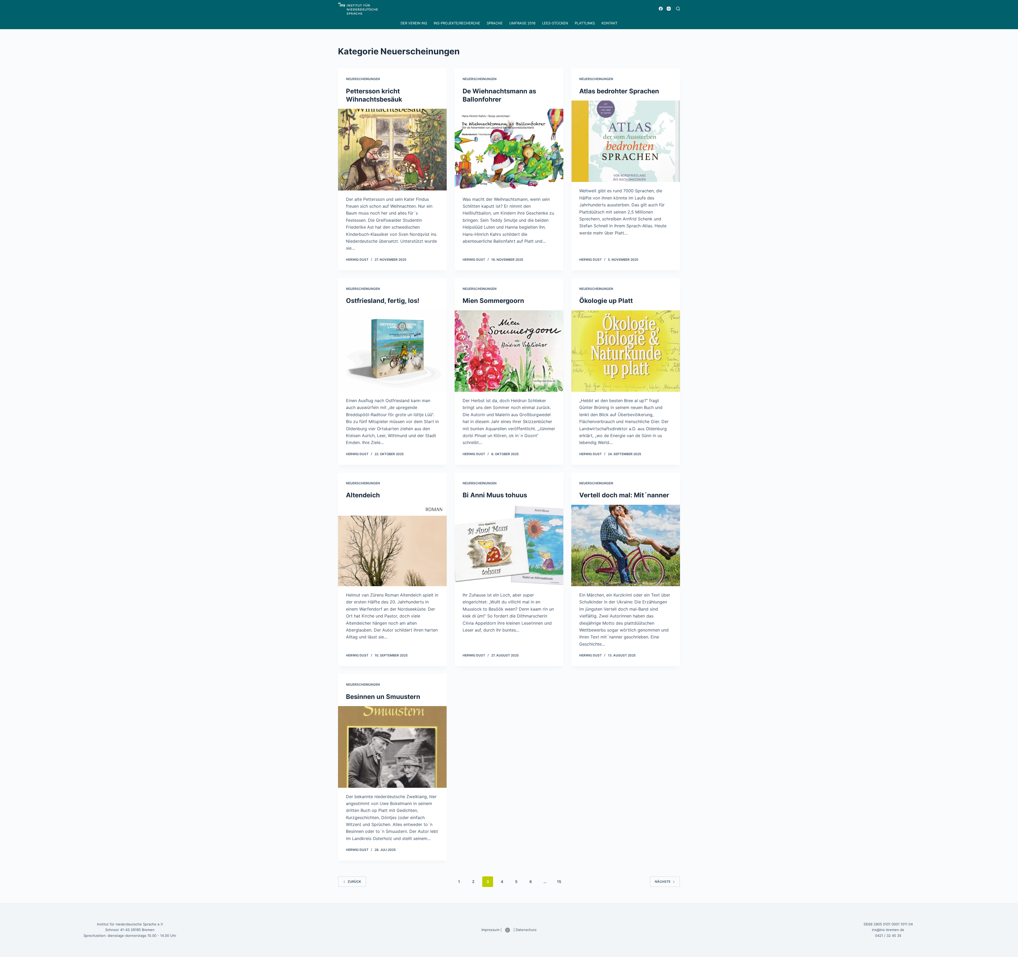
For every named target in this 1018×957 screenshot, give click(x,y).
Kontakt (609, 23)
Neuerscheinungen (363, 79)
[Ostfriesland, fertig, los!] (392, 351)
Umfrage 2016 (522, 23)
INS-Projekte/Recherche (457, 23)
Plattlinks (585, 23)
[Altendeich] (392, 545)
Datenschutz (526, 930)
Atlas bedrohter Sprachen (619, 91)
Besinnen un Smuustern (383, 697)
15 (559, 881)
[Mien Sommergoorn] (509, 351)
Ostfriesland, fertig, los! (382, 300)
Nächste (662, 882)
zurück (354, 882)
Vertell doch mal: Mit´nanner (624, 495)
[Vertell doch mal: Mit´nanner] (625, 545)
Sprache (495, 23)
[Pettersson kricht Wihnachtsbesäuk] (392, 149)
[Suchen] (678, 9)
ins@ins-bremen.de (888, 930)
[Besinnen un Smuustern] (392, 747)
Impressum (490, 930)
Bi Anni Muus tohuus (495, 495)
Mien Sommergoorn (493, 300)
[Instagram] (669, 9)
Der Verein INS (414, 23)
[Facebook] (661, 9)
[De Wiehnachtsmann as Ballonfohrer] (509, 149)
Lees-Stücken (555, 23)
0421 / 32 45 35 (888, 935)
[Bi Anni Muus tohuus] (509, 545)
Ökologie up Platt (606, 300)
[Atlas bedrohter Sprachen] (625, 141)
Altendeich (363, 495)
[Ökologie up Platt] (625, 351)
